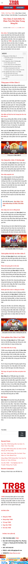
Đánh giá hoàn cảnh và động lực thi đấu (15, 69)
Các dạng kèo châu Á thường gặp (12, 61)
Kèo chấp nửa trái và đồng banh (13, 64)
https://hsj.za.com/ (14, 553)
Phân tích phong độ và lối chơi (12, 68)
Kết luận (5, 78)
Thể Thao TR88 (9, 13)
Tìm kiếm (3, 430)
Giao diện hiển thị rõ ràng (11, 73)
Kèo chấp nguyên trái (10, 62)
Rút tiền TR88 (7, 527)
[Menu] (2, 3)
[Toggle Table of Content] (23, 53)
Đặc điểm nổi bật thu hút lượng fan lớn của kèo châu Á (14, 58)
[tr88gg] (14, 2)
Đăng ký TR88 (7, 516)
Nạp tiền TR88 (7, 525)
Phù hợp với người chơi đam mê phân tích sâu (14, 75)
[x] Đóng (2, 556)
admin (22, 27)
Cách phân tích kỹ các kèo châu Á (12, 66)
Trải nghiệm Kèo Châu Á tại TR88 (12, 71)
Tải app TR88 (7, 522)
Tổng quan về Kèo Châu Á (10, 56)
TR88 (2, 13)
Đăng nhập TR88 (8, 519)
